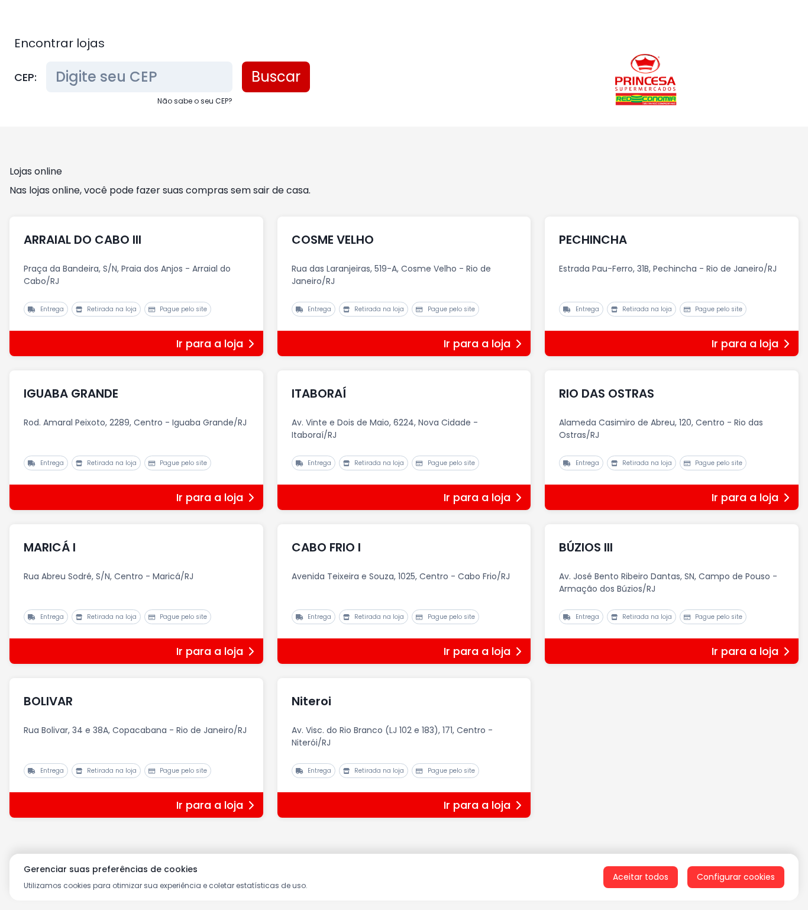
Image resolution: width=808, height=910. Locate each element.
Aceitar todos (640, 877)
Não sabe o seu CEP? (194, 101)
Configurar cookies (736, 877)
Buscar (275, 76)
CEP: (25, 77)
